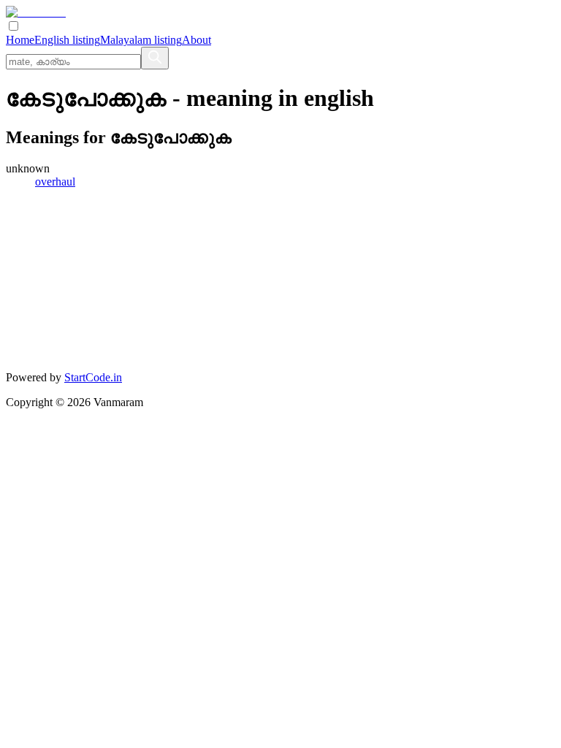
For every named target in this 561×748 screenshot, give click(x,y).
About (196, 40)
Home (20, 40)
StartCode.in (93, 377)
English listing (67, 40)
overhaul (55, 181)
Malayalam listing (141, 40)
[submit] (155, 58)
